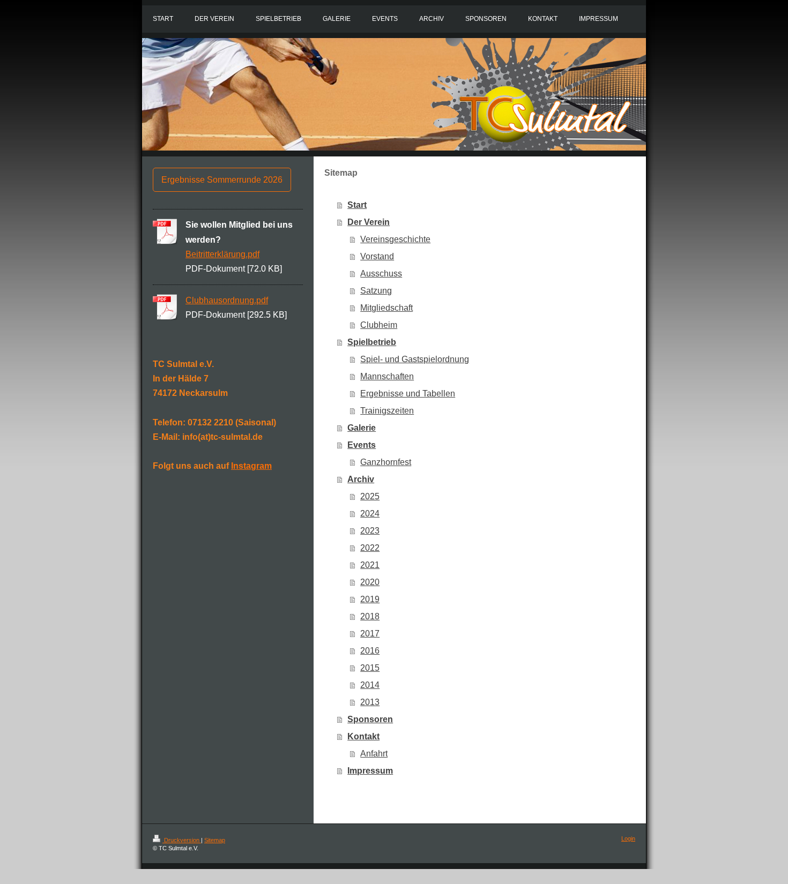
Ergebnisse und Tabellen (407, 393)
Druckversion (181, 840)
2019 (370, 599)
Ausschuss (381, 273)
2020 (370, 582)
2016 (370, 650)
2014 (370, 685)
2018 (370, 616)
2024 (370, 513)
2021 (370, 565)
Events (361, 445)
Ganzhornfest (385, 462)
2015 (370, 667)
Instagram (251, 465)
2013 (370, 702)
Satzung (376, 290)
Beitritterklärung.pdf (222, 254)
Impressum (370, 770)
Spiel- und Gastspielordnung (414, 359)
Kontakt (363, 736)
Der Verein (368, 222)
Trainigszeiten (387, 410)
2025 (370, 496)
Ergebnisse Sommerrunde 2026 (222, 179)
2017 (370, 633)
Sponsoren (370, 719)
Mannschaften (387, 376)
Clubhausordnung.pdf (226, 300)
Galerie (361, 427)
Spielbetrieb (371, 342)
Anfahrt (374, 753)
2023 (370, 530)
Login (628, 838)
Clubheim (378, 324)
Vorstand (377, 256)
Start (357, 204)
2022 (370, 547)
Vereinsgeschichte (395, 239)
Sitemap (214, 840)
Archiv (360, 479)
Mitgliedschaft (386, 307)
